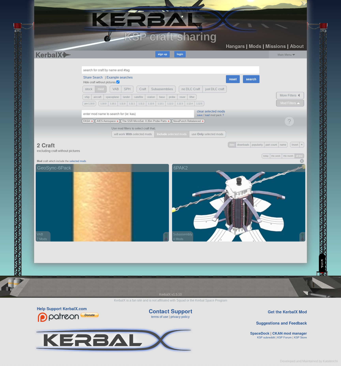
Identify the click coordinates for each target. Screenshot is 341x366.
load (207, 115)
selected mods (77, 161)
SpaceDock (259, 333)
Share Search (93, 77)
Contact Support (170, 311)
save (199, 115)
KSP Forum (284, 337)
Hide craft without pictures (99, 82)
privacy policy (180, 316)
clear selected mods (211, 111)
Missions (275, 46)
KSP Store (300, 337)
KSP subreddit (266, 337)
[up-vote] (166, 235)
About (297, 46)
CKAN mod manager (289, 333)
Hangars (235, 46)
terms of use (159, 316)
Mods (255, 46)
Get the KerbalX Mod (287, 312)
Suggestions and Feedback (281, 323)
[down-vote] (166, 239)
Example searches (120, 77)
